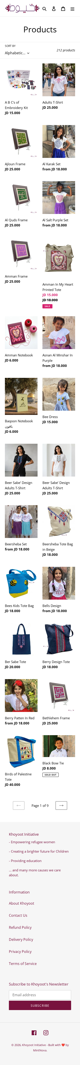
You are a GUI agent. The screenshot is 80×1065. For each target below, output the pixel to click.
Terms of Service (23, 963)
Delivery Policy (21, 939)
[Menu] (72, 8)
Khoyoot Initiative (34, 1045)
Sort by (10, 46)
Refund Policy (20, 927)
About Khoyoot (21, 903)
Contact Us (18, 915)
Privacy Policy (20, 951)
